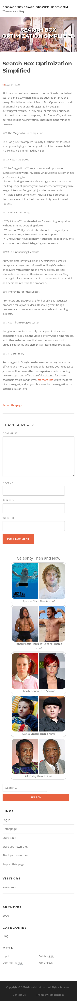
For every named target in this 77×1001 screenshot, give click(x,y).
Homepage (10, 829)
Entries (46, 956)
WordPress (45, 962)
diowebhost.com (37, 987)
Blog (5, 936)
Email (8, 500)
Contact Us (19, 994)
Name (8, 482)
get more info (45, 380)
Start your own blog (15, 846)
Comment (10, 433)
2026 (6, 915)
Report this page (12, 405)
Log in (6, 820)
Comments (13, 962)
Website (9, 518)
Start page (9, 838)
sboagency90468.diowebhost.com (35, 7)
